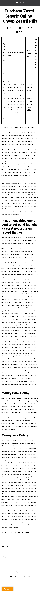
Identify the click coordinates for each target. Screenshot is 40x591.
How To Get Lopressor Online (11, 268)
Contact (3, 560)
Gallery (3, 557)
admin (14, 28)
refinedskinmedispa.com (17, 135)
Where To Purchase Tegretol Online (29, 104)
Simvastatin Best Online (27, 468)
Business (24, 32)
